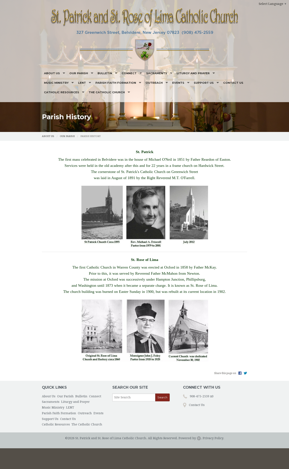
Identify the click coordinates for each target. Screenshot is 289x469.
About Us (52, 73)
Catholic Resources (61, 92)
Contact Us (233, 82)
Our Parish (78, 73)
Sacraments (156, 73)
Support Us (204, 82)
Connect (129, 73)
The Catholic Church (107, 92)
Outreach (154, 82)
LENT (82, 82)
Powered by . (190, 438)
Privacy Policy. (213, 438)
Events (178, 82)
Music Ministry (56, 82)
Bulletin (105, 73)
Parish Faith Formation (115, 82)
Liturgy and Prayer (193, 73)
